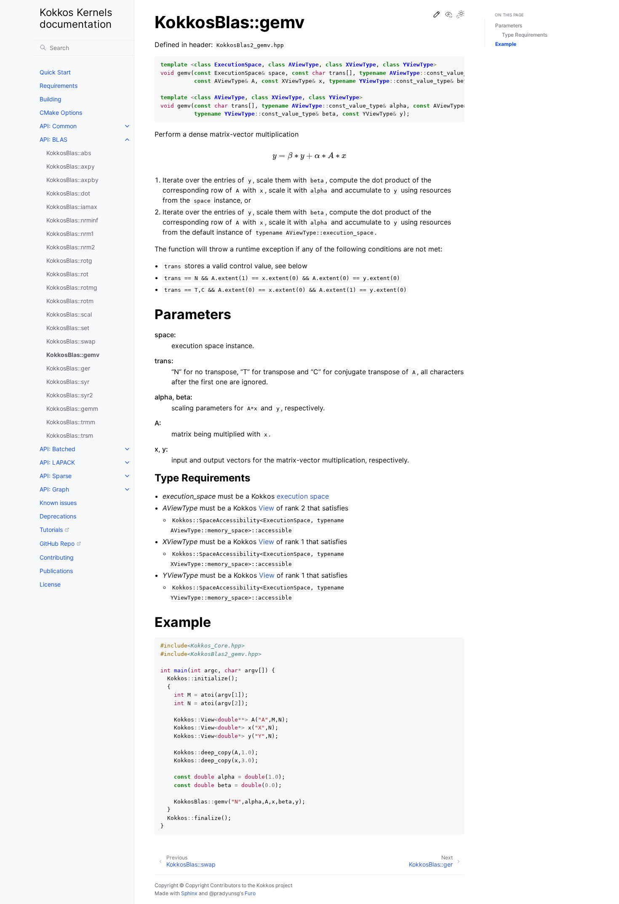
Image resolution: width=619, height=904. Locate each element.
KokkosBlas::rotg (69, 260)
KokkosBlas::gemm (72, 408)
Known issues (58, 502)
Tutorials (51, 529)
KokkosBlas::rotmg (71, 287)
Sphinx (189, 893)
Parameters (508, 25)
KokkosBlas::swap (71, 341)
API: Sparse (56, 475)
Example (505, 44)
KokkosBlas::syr (67, 381)
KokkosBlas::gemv (72, 354)
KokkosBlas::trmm (70, 422)
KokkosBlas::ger (68, 368)
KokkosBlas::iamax (71, 206)
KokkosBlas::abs (68, 152)
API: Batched (57, 448)
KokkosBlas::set (67, 327)
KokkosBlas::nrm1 (70, 233)
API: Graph (54, 489)
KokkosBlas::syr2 (69, 395)
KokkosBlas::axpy (70, 166)
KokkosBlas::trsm (69, 435)
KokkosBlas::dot (68, 193)
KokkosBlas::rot (67, 274)
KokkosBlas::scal (69, 314)
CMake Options (61, 112)
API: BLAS (53, 139)
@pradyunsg (224, 893)
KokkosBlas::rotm (69, 300)
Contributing (57, 557)
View (266, 508)
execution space (303, 496)
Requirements (58, 85)
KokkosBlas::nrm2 (70, 247)
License (50, 584)
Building (50, 99)
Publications (56, 570)
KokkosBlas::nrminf (72, 220)
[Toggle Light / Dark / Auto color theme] (460, 15)
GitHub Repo (57, 543)
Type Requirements (524, 35)
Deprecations (58, 516)
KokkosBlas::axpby (72, 179)
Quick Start (55, 72)
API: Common (58, 126)
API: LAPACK (57, 462)
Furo (250, 893)
